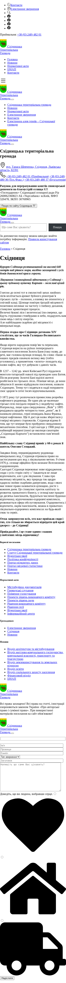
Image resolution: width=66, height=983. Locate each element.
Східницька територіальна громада (29, 104)
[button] (14, 5)
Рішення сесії (15, 607)
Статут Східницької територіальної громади (35, 552)
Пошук (57, 227)
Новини (12, 62)
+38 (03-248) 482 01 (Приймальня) (27, 176)
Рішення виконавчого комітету (26, 603)
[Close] (12, 99)
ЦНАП (11, 69)
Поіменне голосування (21, 593)
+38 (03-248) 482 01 (29, 34)
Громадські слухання (20, 590)
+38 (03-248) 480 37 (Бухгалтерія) (45, 179)
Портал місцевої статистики (25, 565)
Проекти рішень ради (20, 600)
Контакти (13, 72)
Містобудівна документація (24, 587)
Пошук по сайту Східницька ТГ (18, 205)
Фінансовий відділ (19, 675)
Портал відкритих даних (22, 562)
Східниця (13, 631)
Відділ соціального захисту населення (31, 672)
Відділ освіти (15, 668)
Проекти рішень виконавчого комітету (31, 597)
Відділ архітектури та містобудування (30, 649)
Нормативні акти (18, 66)
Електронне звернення (21, 114)
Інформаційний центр (21, 613)
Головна (12, 59)
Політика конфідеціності (22, 559)
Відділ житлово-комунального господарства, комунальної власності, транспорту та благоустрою (35, 655)
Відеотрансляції (17, 556)
